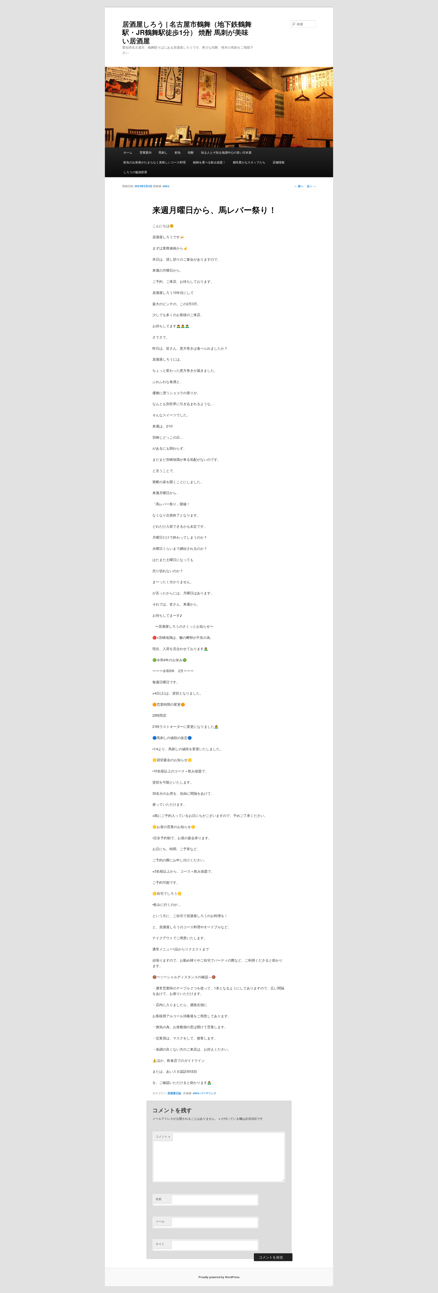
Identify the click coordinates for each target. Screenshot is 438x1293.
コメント (163, 1136)
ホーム (127, 152)
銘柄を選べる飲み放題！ (209, 162)
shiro (166, 186)
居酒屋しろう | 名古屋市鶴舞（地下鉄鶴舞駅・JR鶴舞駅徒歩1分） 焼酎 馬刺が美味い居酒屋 (187, 32)
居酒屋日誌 (174, 1093)
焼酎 (191, 152)
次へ (311, 186)
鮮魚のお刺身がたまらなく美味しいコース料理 (154, 162)
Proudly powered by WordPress (219, 1277)
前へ (299, 186)
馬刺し (163, 152)
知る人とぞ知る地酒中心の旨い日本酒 (226, 152)
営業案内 (145, 152)
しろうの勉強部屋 (135, 172)
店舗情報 (278, 162)
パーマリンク (208, 1093)
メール (160, 1221)
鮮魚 (178, 152)
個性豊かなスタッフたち (249, 162)
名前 (159, 1199)
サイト (160, 1244)
